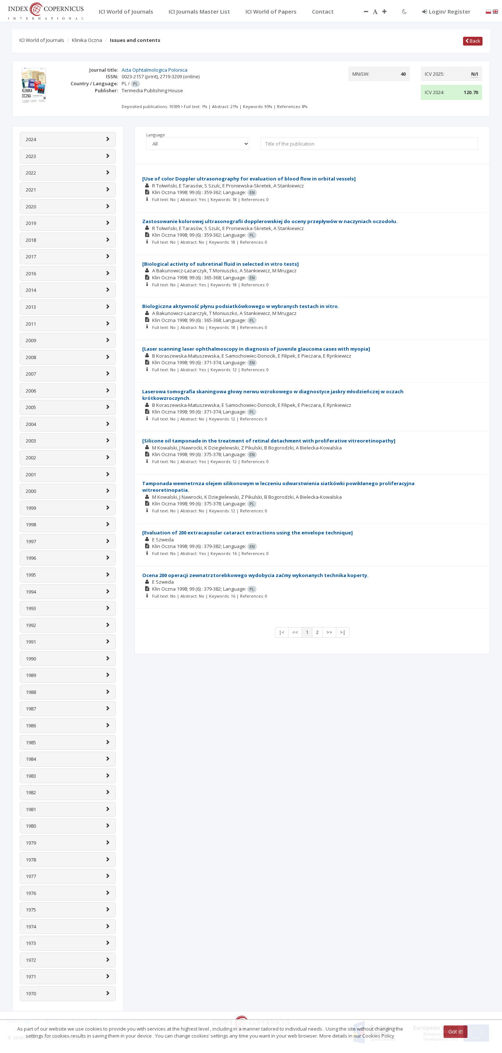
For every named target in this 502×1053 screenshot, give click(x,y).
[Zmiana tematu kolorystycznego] (404, 11)
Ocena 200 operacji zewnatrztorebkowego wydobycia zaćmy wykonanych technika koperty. (255, 575)
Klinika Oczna (87, 40)
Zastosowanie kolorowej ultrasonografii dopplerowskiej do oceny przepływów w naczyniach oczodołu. (270, 221)
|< (281, 632)
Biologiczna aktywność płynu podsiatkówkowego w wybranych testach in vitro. (240, 306)
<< (295, 632)
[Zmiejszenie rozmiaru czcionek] (362, 11)
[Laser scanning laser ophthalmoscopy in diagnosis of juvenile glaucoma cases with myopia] (256, 348)
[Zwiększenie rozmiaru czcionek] (388, 11)
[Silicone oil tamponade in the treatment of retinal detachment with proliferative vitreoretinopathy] (268, 440)
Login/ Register (449, 11)
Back (474, 40)
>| (342, 632)
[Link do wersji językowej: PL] (488, 11)
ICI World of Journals (41, 40)
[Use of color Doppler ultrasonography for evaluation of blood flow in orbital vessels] (249, 178)
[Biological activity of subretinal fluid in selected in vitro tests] (220, 264)
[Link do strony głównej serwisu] (45, 10)
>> (329, 632)
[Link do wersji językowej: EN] (495, 11)
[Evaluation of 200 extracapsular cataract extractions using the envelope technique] (247, 532)
